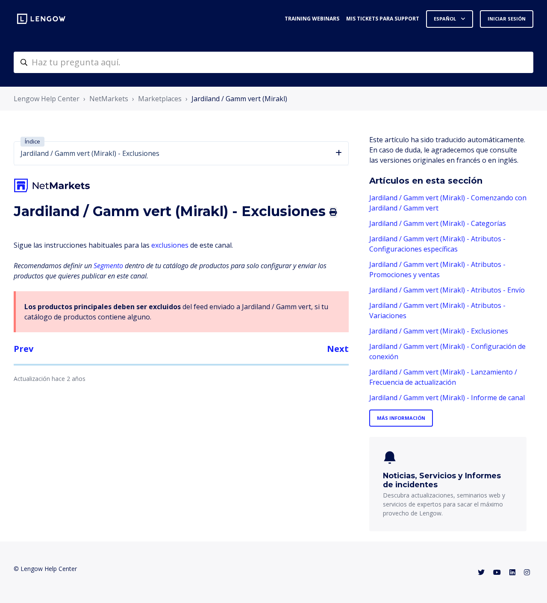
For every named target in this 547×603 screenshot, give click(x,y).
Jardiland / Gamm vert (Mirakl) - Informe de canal (447, 397)
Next (338, 348)
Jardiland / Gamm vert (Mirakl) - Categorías (437, 223)
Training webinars (312, 18)
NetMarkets (108, 98)
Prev (23, 348)
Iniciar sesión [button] (507, 18)
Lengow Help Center (46, 98)
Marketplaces (160, 98)
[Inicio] (41, 18)
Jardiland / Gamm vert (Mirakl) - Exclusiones (438, 331)
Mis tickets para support (382, 18)
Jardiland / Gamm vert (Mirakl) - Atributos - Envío (447, 290)
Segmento (108, 265)
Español (445, 18)
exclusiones (169, 245)
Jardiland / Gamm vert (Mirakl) (239, 98)
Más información (401, 418)
